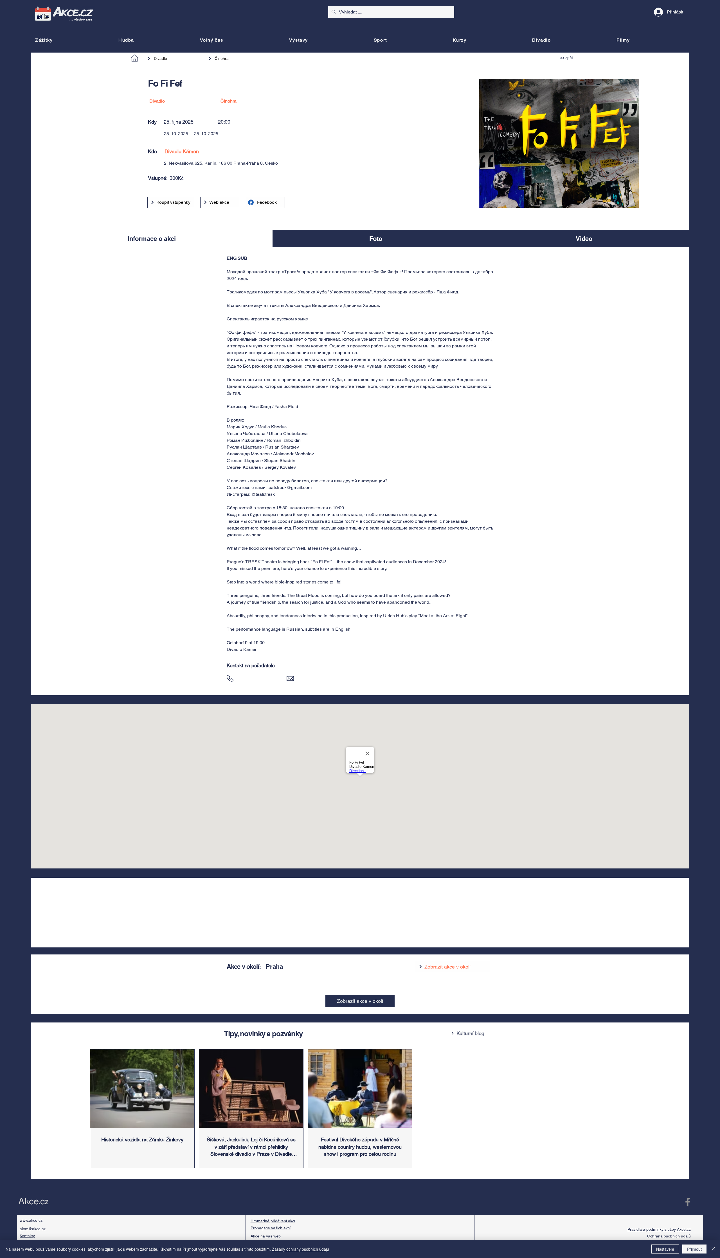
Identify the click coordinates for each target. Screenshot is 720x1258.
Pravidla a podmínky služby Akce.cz (659, 1229)
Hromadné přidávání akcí (273, 1221)
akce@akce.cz (33, 1229)
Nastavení (665, 1249)
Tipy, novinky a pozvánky (263, 1033)
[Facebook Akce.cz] (687, 1202)
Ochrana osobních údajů (669, 1236)
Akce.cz (33, 1201)
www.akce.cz (31, 1220)
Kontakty (27, 1236)
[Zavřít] (713, 1249)
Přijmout (694, 1249)
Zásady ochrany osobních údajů (300, 1249)
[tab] (152, 238)
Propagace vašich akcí (271, 1228)
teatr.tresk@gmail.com (289, 487)
